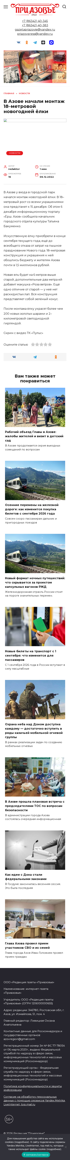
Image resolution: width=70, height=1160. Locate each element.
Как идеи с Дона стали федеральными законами (25, 877)
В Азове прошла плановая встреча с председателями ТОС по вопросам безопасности (34, 806)
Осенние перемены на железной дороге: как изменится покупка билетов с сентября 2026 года (32, 509)
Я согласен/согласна (36, 1154)
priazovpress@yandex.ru (35, 34)
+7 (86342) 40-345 (35, 21)
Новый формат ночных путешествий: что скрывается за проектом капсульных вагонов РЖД (35, 582)
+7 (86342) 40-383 (35, 25)
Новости (14, 153)
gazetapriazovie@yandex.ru (35, 29)
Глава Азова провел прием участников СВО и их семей (27, 945)
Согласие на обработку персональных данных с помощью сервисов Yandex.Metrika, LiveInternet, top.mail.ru (34, 1100)
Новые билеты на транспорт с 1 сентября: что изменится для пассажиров (30, 655)
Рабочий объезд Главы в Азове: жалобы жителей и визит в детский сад (34, 436)
